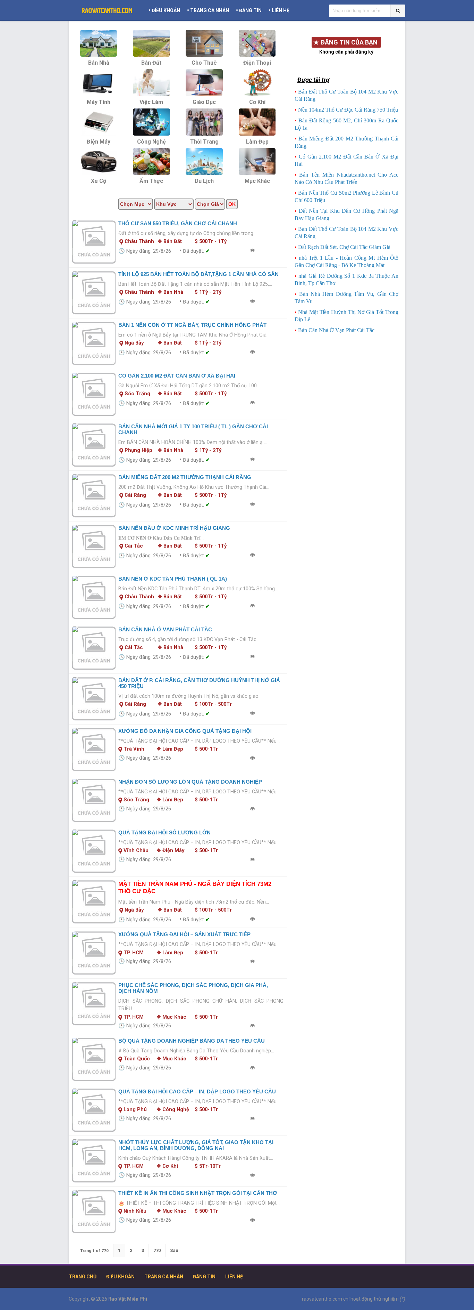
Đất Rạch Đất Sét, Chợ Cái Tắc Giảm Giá (344, 247)
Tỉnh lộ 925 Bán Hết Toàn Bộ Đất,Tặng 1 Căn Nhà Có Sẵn (198, 274)
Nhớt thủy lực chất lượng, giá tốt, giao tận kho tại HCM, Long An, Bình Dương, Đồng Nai (195, 1145)
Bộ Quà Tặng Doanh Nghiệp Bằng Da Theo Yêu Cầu (191, 1041)
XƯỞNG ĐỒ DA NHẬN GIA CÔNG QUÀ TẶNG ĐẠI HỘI (185, 731)
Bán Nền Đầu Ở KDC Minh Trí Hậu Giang (174, 528)
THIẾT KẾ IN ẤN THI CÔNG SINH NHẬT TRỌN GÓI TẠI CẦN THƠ (197, 1193)
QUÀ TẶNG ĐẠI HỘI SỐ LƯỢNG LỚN (164, 832)
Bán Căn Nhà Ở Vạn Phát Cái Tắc (165, 629)
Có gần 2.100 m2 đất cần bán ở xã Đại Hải (176, 376)
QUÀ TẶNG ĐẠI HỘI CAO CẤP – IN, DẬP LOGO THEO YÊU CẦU (197, 1091)
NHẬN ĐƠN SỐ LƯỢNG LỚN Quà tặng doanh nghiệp (190, 782)
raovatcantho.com (322, 1299)
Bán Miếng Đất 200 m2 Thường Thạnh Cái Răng (184, 477)
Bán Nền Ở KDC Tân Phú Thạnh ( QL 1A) (172, 579)
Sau (174, 1250)
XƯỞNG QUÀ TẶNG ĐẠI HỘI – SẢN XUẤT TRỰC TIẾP (184, 934)
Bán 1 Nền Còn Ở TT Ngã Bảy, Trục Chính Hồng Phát (192, 325)
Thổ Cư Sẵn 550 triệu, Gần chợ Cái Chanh (177, 223)
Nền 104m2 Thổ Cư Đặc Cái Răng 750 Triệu (348, 110)
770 (157, 1250)
